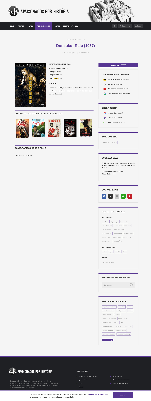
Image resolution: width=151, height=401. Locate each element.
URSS (121, 322)
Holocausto (117, 314)
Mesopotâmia (123, 222)
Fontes (57, 26)
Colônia (104, 251)
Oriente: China (106, 237)
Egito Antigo (114, 222)
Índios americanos (107, 326)
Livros (30, 26)
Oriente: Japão (81, 39)
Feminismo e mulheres (108, 334)
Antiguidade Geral (107, 225)
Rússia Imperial (128, 326)
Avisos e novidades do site (88, 376)
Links (80, 383)
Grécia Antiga (118, 225)
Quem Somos (83, 380)
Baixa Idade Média (119, 229)
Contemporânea (117, 233)
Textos (21, 26)
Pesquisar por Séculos (108, 262)
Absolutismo (121, 307)
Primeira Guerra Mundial (109, 318)
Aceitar (122, 395)
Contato (81, 387)
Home (12, 26)
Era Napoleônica (121, 310)
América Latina (106, 241)
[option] (23, 128)
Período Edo (105, 142)
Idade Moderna (106, 233)
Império (111, 251)
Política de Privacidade (98, 394)
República (118, 251)
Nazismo (130, 310)
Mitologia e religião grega (123, 334)
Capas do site (117, 376)
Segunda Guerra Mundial (109, 307)
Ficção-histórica (70, 26)
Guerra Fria (118, 326)
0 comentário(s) (84, 53)
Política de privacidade (120, 383)
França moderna (106, 314)
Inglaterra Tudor (106, 322)
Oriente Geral (127, 237)
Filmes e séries (43, 26)
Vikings (116, 322)
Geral (124, 251)
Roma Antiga (127, 225)
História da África (117, 241)
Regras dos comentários (121, 380)
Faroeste (129, 307)
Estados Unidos (128, 233)
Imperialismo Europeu (108, 310)
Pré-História (105, 222)
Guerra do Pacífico (121, 330)
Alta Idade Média (106, 229)
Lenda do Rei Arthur (107, 330)
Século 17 (114, 142)
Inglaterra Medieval (123, 318)
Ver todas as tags (107, 340)
